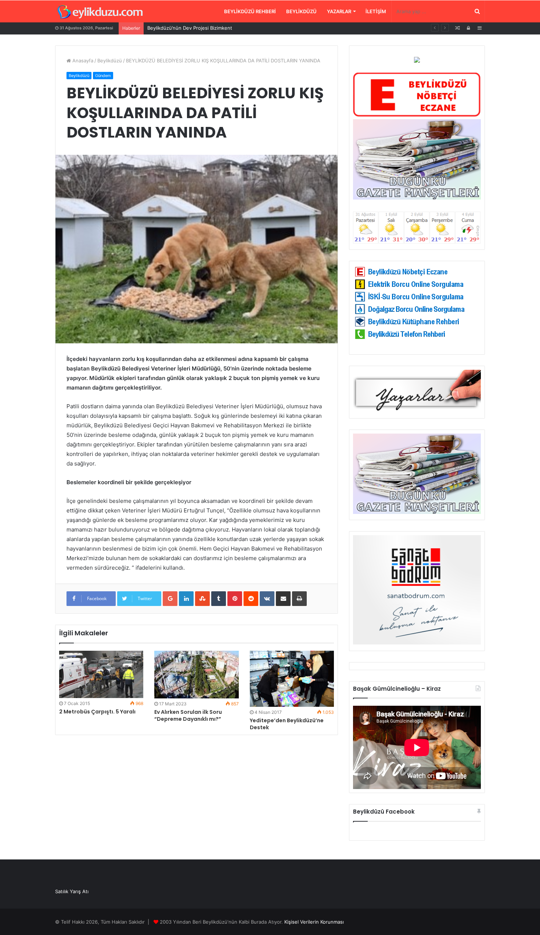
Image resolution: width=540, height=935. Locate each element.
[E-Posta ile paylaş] (283, 598)
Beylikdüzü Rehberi (250, 11)
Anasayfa (82, 60)
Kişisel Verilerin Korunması (314, 922)
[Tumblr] (218, 598)
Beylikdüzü (301, 11)
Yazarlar (339, 11)
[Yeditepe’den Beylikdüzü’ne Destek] (292, 679)
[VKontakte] (267, 598)
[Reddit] (251, 598)
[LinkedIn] (186, 598)
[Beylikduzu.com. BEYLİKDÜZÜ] (100, 12)
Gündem (103, 75)
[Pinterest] (234, 598)
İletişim (376, 11)
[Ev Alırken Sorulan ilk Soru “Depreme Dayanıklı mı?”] (196, 674)
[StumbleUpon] (202, 598)
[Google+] (170, 598)
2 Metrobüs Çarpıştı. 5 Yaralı (97, 711)
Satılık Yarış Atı (72, 891)
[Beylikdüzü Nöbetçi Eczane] (417, 115)
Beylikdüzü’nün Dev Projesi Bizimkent (189, 28)
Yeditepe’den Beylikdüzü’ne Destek (287, 724)
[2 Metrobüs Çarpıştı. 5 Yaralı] (101, 674)
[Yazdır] (299, 598)
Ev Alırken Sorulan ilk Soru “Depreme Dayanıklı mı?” (188, 715)
